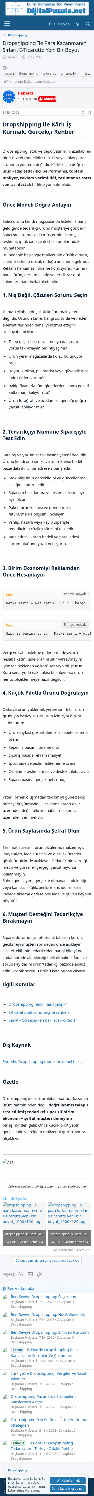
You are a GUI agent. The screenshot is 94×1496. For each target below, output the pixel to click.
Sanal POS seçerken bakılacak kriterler (43, 1020)
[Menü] (7, 23)
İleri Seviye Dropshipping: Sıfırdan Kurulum (50, 1332)
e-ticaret (49, 73)
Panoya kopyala (75, 594)
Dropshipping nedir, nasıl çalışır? (38, 1004)
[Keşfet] (77, 24)
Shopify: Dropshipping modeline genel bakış (43, 1061)
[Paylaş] (82, 113)
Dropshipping (21, 1306)
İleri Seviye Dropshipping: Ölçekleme (44, 1296)
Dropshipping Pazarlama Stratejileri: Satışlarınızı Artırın (43, 1399)
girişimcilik (68, 73)
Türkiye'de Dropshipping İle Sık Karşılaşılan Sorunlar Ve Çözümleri (46, 1352)
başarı (9, 73)
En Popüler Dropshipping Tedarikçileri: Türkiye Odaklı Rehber (42, 1445)
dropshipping (28, 73)
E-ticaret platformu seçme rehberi (39, 1012)
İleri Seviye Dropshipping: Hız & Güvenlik (48, 1314)
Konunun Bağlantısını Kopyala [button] (31, 81)
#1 (89, 112)
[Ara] (88, 24)
